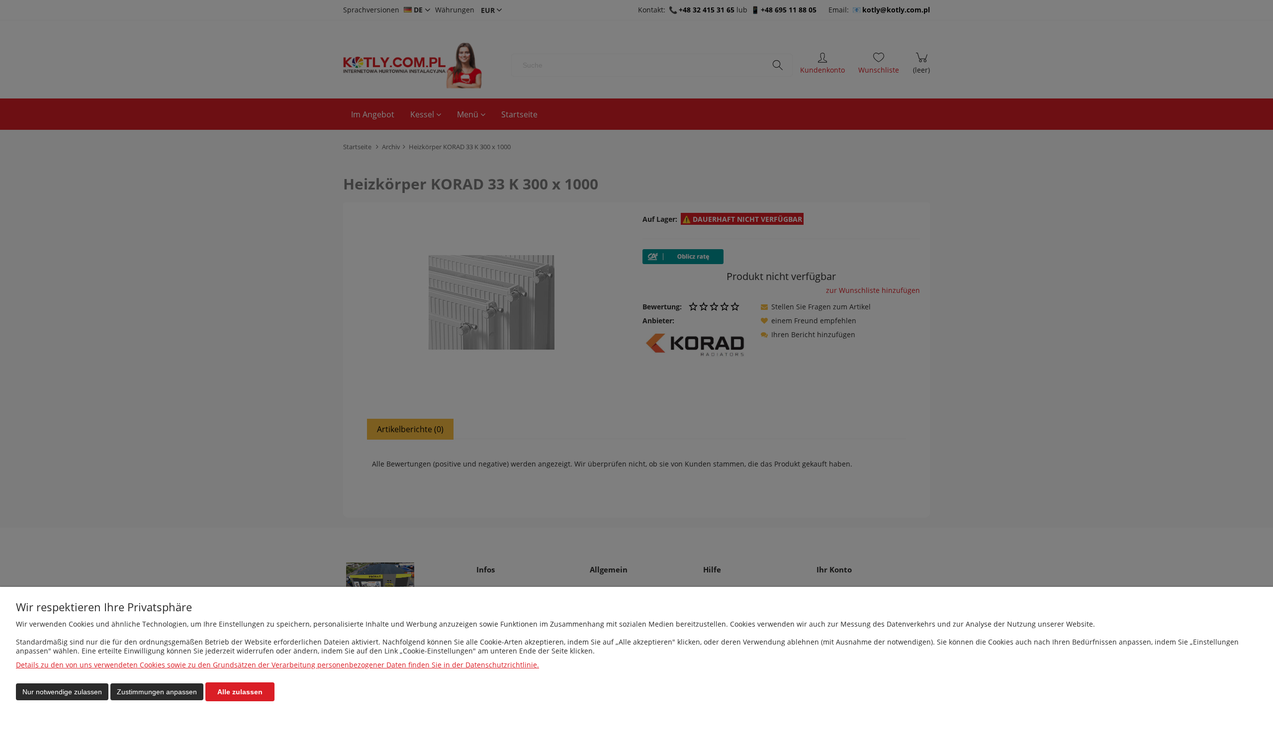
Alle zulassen (240, 692)
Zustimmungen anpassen (157, 692)
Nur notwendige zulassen (62, 692)
